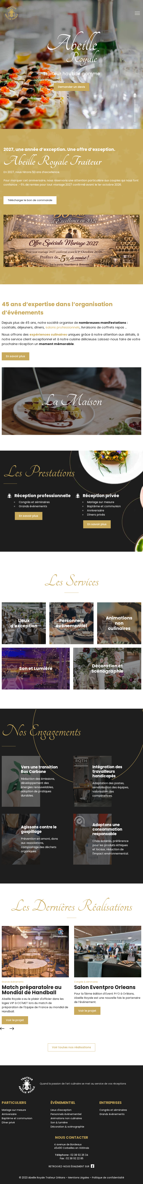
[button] (2, 1028)
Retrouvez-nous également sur (69, 1166)
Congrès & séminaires (13, 981)
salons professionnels (63, 327)
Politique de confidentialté (108, 1177)
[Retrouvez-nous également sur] (93, 1166)
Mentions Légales (78, 1177)
